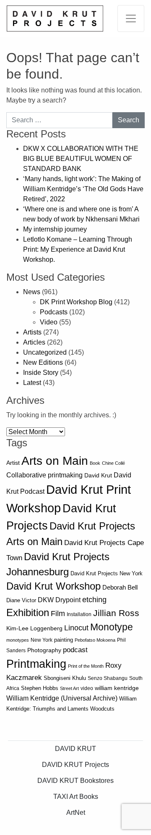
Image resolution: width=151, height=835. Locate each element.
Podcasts (54, 312)
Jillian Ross (116, 613)
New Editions (43, 362)
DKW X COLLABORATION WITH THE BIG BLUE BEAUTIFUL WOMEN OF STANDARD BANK (80, 158)
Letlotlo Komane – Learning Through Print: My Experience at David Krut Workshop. (77, 249)
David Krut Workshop (53, 586)
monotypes (17, 640)
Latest (32, 382)
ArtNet (75, 812)
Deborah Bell (120, 587)
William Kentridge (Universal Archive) (61, 698)
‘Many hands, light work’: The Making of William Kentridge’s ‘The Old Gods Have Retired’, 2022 (83, 189)
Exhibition (27, 612)
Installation (79, 614)
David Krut (98, 475)
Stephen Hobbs (39, 688)
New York (41, 640)
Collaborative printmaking (44, 475)
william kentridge (117, 688)
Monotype (111, 627)
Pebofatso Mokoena (95, 640)
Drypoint (68, 599)
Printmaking (36, 664)
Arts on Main (54, 460)
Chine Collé (113, 463)
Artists (32, 332)
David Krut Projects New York (106, 573)
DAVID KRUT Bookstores (75, 780)
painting (63, 640)
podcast (75, 650)
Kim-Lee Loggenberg (34, 628)
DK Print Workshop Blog (76, 302)
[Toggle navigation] (130, 18)
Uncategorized (45, 352)
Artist (13, 462)
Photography (44, 650)
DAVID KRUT (75, 748)
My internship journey (55, 229)
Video (48, 322)
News (31, 291)
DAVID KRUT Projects (75, 764)
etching (94, 599)
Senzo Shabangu (108, 678)
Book (95, 463)
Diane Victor (21, 600)
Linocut (76, 628)
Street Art (69, 688)
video (87, 688)
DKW (46, 599)
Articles (34, 342)
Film (58, 613)
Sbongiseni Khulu (65, 678)
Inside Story (40, 372)
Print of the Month (86, 666)
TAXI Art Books (75, 796)
